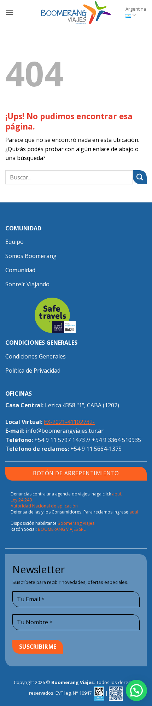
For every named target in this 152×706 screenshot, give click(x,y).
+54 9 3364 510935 (116, 440)
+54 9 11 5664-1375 (96, 449)
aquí (133, 512)
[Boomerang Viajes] (76, 12)
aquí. (117, 494)
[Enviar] (140, 177)
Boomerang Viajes (76, 523)
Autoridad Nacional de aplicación (44, 506)
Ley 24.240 (21, 500)
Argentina (135, 9)
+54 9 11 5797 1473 (59, 440)
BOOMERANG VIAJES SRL (62, 529)
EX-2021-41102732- (69, 422)
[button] (9, 12)
